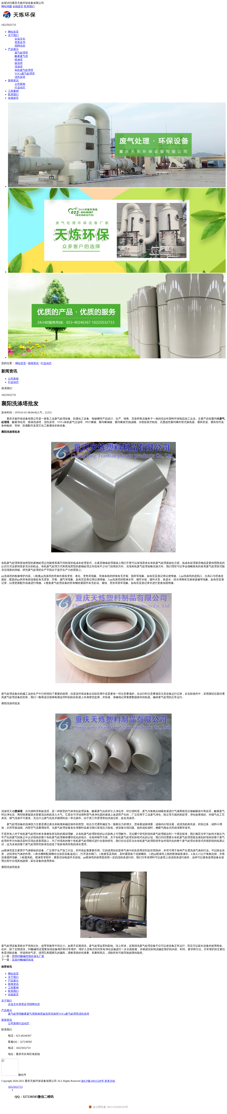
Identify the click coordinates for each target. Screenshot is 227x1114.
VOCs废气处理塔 (25, 73)
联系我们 (29, 6)
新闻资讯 (13, 80)
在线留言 (18, 6)
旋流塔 (19, 63)
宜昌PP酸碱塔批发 (23, 959)
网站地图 (6, 6)
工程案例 (13, 91)
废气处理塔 (21, 52)
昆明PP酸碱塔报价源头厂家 (28, 956)
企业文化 (20, 38)
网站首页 (13, 31)
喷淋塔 (19, 59)
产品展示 (13, 49)
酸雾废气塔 (21, 56)
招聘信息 (20, 45)
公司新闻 (20, 84)
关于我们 (13, 35)
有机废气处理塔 (24, 70)
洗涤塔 (19, 66)
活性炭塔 (20, 77)
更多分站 (110, 1081)
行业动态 (20, 87)
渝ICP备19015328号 (93, 1081)
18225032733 (15, 1086)
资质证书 (20, 42)
